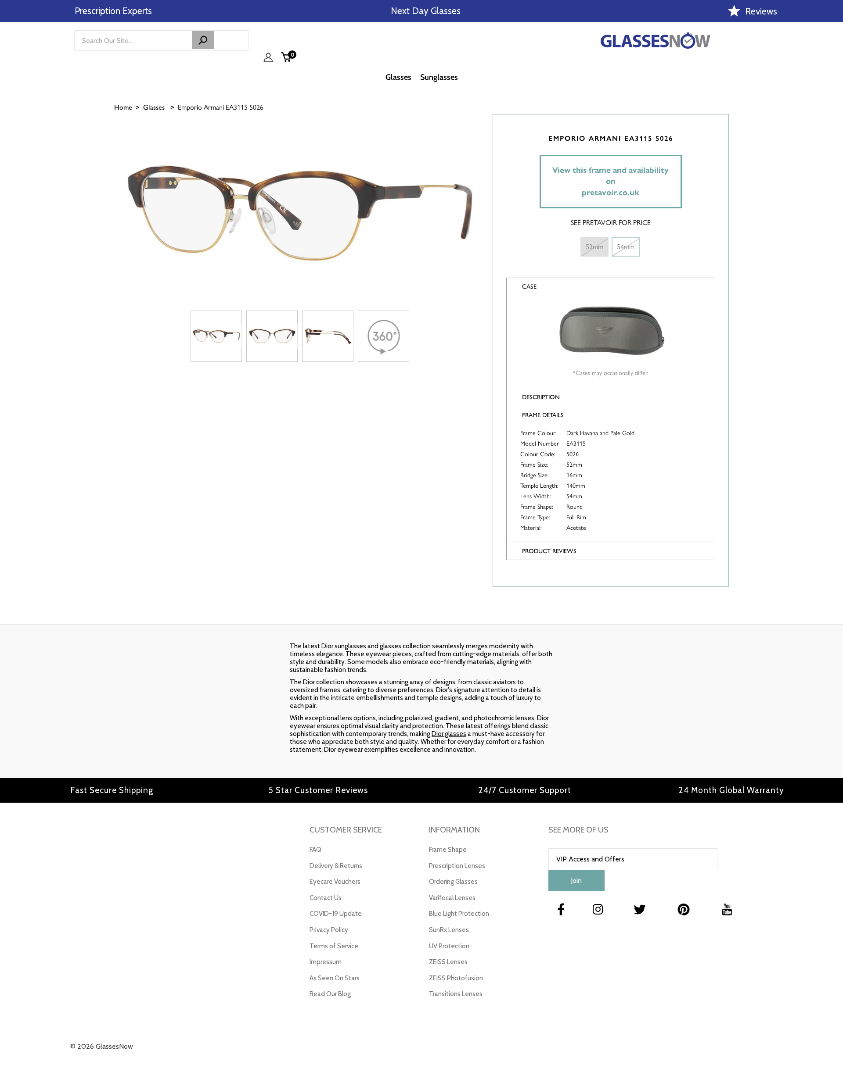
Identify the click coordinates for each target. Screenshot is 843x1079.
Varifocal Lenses (452, 898)
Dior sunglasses (343, 646)
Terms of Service (334, 946)
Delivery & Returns (336, 866)
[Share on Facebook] (832, 152)
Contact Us (326, 898)
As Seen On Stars (335, 978)
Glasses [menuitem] (398, 77)
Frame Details (543, 415)
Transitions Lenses (456, 994)
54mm (625, 247)
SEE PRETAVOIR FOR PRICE (611, 222)
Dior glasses (449, 734)
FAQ (315, 850)
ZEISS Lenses (448, 962)
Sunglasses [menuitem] (439, 77)
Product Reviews (549, 551)
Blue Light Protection (459, 914)
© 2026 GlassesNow (101, 1046)
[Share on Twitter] (832, 174)
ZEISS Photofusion (456, 978)
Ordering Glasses (453, 882)
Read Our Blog (330, 994)
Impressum (326, 962)
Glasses (154, 107)
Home (123, 107)
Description (541, 397)
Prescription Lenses (457, 866)
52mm (594, 247)
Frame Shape (448, 850)
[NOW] (203, 40)
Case (529, 286)
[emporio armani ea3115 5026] (216, 336)
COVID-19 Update (336, 914)
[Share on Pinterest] (832, 196)
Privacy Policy (329, 930)
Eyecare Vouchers (335, 882)
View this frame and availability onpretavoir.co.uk (610, 181)
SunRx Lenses (449, 930)
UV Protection (449, 946)
